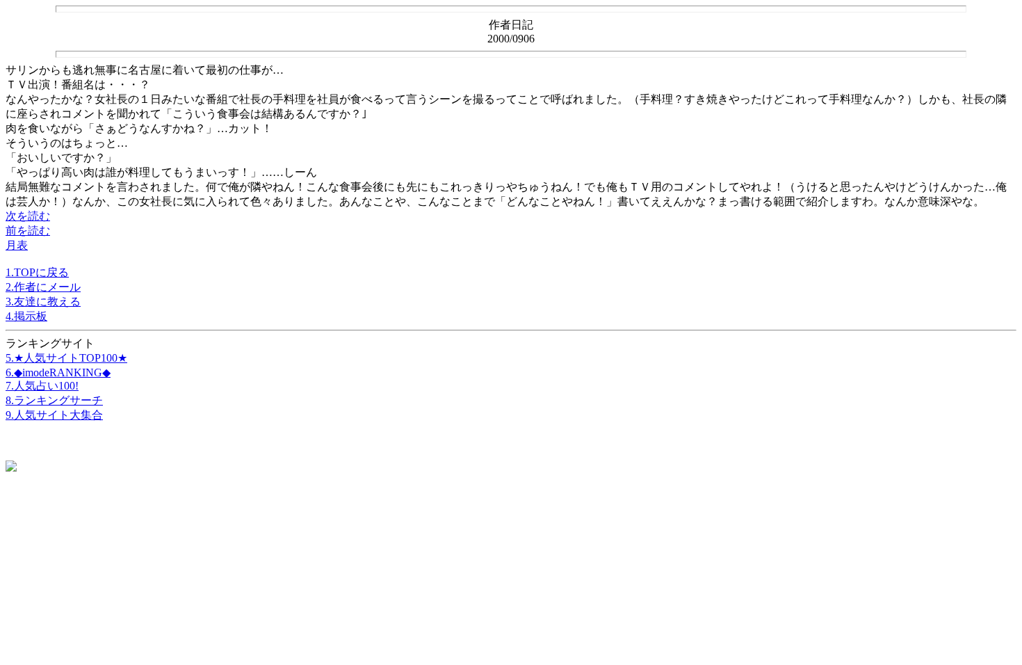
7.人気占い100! (42, 386)
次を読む (28, 216)
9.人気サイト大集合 (54, 415)
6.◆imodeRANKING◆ (58, 372)
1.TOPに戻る (37, 272)
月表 (17, 245)
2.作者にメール (43, 287)
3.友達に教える (43, 301)
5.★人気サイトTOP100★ (66, 358)
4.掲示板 (26, 316)
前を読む (28, 231)
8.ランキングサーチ (54, 400)
